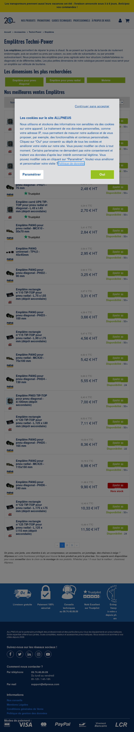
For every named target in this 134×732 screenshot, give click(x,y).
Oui (102, 174)
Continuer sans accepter (92, 106)
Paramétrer (32, 174)
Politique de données (71, 163)
